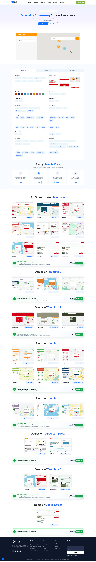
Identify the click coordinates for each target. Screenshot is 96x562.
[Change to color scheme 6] (34, 94)
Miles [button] (21, 100)
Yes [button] (16, 134)
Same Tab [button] (51, 127)
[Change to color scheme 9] (43, 94)
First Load (51, 138)
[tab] (24, 70)
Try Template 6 (29, 256)
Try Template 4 (54, 236)
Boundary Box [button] (63, 94)
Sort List (50, 115)
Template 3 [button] (37, 78)
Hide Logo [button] (18, 152)
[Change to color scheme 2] (22, 94)
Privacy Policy (45, 550)
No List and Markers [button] (58, 140)
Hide (16, 150)
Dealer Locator (33, 548)
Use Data (20, 182)
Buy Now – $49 (81, 2)
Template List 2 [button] (38, 80)
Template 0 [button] (18, 78)
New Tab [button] (57, 127)
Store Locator (33, 543)
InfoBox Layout (52, 75)
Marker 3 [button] (43, 127)
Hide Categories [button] (25, 152)
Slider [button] (51, 94)
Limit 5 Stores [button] (33, 140)
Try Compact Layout (53, 327)
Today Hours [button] (52, 107)
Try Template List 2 (78, 256)
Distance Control (52, 91)
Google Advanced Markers (20, 124)
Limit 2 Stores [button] (25, 140)
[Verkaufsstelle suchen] (77, 38)
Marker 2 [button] (37, 127)
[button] (70, 52)
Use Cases (43, 2)
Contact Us (57, 546)
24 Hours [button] (57, 100)
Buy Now (78, 263)
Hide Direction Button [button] (40, 152)
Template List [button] (31, 80)
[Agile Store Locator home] (14, 2)
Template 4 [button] (43, 78)
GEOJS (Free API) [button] (30, 110)
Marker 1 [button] (31, 127)
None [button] (17, 117)
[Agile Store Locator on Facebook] (13, 551)
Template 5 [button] (18, 80)
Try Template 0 (29, 217)
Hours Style (51, 105)
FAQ (55, 550)
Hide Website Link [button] (19, 155)
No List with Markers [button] (53, 143)
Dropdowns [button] (58, 134)
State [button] (67, 117)
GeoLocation (17, 105)
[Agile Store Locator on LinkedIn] (18, 551)
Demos (29, 2)
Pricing (49, 2)
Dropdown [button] (56, 94)
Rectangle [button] (22, 127)
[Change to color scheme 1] (19, 94)
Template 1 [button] (24, 78)
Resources (62, 2)
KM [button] (16, 100)
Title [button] (59, 117)
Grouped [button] (65, 107)
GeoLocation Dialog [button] (24, 107)
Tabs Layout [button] (52, 134)
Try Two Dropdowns (28, 327)
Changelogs (57, 548)
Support (56, 543)
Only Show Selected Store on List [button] (73, 146)
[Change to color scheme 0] (16, 94)
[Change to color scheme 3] (25, 94)
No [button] (20, 134)
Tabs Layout (51, 131)
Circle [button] (17, 127)
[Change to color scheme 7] (37, 94)
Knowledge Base (58, 544)
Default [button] (51, 140)
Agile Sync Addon (34, 550)
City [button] (63, 117)
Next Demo (42, 23)
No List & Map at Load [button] (63, 143)
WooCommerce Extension (35, 546)
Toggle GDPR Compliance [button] (54, 152)
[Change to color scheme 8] (40, 94)
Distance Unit (17, 98)
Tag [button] (27, 127)
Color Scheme (17, 91)
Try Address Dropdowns (77, 418)
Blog (43, 546)
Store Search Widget (34, 544)
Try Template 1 (54, 217)
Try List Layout (79, 363)
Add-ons (55, 2)
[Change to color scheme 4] (28, 94)
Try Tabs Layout (29, 291)
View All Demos (53, 23)
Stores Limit (17, 138)
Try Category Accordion (27, 363)
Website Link (51, 124)
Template (17, 75)
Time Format (51, 98)
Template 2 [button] (30, 78)
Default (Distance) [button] (53, 117)
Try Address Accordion (52, 363)
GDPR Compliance (52, 150)
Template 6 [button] (24, 80)
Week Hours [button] (59, 107)
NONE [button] (17, 107)
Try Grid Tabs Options (65, 453)
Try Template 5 (79, 236)
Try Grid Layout (42, 453)
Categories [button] (72, 117)
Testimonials (45, 544)
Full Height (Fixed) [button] (40, 117)
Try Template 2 (79, 217)
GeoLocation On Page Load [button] (20, 110)
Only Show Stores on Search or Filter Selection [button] (57, 146)
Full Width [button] (22, 117)
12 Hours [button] (51, 100)
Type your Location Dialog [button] (34, 107)
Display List (17, 131)
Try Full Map (79, 291)
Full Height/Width (18, 115)
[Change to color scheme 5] (31, 94)
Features (36, 2)
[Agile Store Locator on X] (15, 551)
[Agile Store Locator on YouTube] (20, 551)
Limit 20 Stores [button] (18, 143)
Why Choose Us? (46, 543)
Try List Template (54, 256)
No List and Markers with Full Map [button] (70, 140)
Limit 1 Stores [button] (18, 140)
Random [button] (51, 120)
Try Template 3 (29, 236)
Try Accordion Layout (53, 291)
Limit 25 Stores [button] (26, 143)
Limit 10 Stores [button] (40, 140)
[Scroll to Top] (3, 559)
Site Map (44, 548)
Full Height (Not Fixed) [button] (30, 117)
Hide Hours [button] (32, 152)
